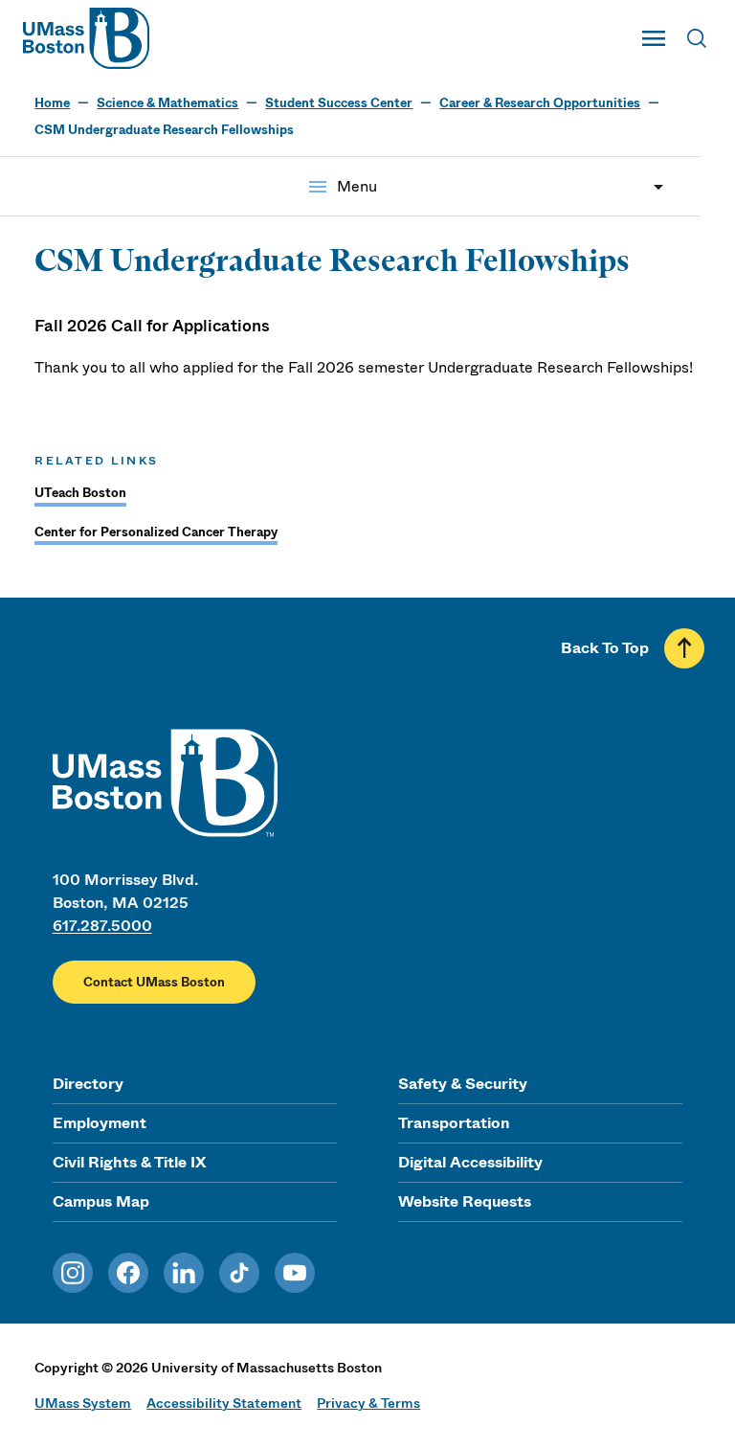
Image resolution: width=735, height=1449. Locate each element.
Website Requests (464, 1201)
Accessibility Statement (223, 1403)
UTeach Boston (80, 493)
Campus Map (101, 1201)
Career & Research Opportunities (539, 103)
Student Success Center (338, 103)
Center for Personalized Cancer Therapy (156, 532)
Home (52, 103)
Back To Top (605, 648)
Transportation (454, 1123)
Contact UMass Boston (154, 982)
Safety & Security (462, 1084)
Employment (99, 1123)
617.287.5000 (102, 926)
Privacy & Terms (368, 1403)
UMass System (82, 1403)
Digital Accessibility (470, 1162)
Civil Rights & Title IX (129, 1162)
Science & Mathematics (167, 103)
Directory (88, 1084)
